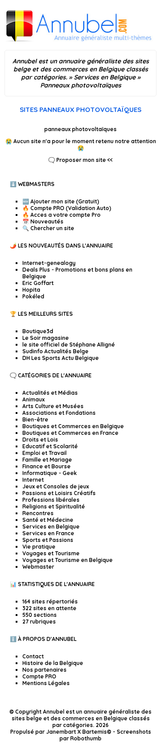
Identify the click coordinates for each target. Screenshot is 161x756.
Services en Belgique (51, 526)
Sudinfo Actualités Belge (55, 351)
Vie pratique (38, 546)
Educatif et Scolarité (50, 446)
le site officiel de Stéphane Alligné (68, 344)
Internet (33, 479)
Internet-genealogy (49, 263)
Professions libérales (51, 499)
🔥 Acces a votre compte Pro (61, 214)
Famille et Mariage (47, 459)
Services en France (48, 533)
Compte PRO (39, 676)
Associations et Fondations (59, 412)
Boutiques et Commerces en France (70, 433)
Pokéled (33, 296)
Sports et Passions (47, 540)
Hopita (31, 289)
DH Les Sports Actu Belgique (60, 358)
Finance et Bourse (46, 466)
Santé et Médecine (47, 519)
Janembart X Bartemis (76, 731)
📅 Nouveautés (43, 221)
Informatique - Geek (49, 473)
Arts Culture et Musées (53, 406)
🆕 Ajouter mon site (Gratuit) (60, 201)
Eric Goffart (38, 283)
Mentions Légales (46, 683)
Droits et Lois (40, 439)
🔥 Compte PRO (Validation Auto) (66, 208)
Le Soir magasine (45, 338)
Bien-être (35, 419)
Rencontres (38, 513)
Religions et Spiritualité (53, 506)
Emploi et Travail (44, 453)
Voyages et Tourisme (51, 553)
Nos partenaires (44, 669)
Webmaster (38, 566)
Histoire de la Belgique (52, 663)
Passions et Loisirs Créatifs (59, 493)
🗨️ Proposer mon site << (80, 160)
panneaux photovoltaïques (80, 129)
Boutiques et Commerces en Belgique (73, 426)
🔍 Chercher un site (48, 228)
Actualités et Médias (50, 392)
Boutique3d (37, 331)
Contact (33, 656)
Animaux (33, 399)
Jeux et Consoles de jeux (55, 486)
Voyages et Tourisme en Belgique (67, 560)
